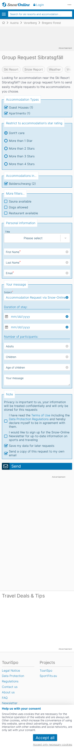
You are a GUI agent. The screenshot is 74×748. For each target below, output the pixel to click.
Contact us (9, 687)
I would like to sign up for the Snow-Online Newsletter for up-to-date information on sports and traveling (39, 436)
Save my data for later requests (31, 446)
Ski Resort (11, 69)
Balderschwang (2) (22, 183)
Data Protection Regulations (29, 419)
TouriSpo (46, 670)
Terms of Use (40, 415)
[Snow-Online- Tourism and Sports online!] (5, 22)
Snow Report (33, 69)
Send (16, 466)
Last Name (13, 262)
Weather (55, 69)
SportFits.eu (48, 676)
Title (7, 231)
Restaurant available (23, 213)
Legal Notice (11, 670)
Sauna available (20, 201)
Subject (8, 292)
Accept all (45, 737)
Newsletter (9, 703)
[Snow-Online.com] (16, 4)
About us (8, 692)
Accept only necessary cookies (52, 744)
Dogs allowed (18, 207)
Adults (10, 346)
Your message (15, 378)
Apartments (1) (19, 113)
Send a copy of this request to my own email (36, 453)
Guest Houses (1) (21, 107)
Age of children (15, 367)
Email (10, 273)
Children (11, 356)
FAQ (5, 698)
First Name (13, 252)
